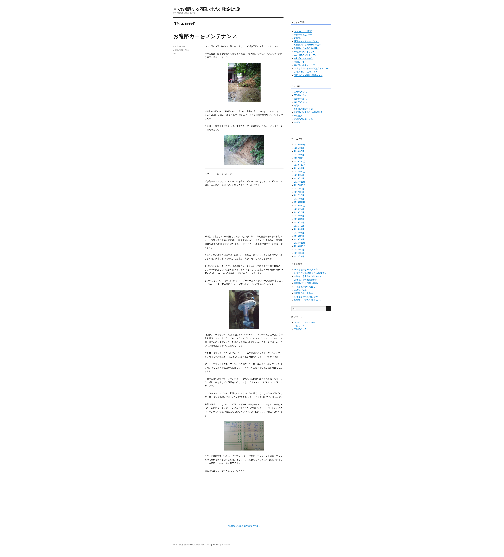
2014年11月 (299, 243)
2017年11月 (299, 182)
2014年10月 (299, 246)
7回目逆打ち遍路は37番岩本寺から (244, 526)
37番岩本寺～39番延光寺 (306, 72)
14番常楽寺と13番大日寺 (306, 269)
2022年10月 (299, 158)
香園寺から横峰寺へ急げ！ (306, 41)
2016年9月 (299, 209)
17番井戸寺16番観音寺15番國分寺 (310, 273)
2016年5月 (299, 216)
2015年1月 (299, 239)
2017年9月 (299, 189)
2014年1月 (299, 256)
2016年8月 (299, 212)
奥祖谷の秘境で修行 (303, 58)
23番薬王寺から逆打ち (304, 287)
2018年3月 (299, 178)
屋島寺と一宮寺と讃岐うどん (307, 300)
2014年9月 (299, 250)
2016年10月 (299, 205)
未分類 (297, 122)
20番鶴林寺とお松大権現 (305, 280)
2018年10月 (299, 171)
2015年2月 (299, 236)
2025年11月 (299, 144)
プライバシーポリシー (304, 322)
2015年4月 (299, 229)
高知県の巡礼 (300, 95)
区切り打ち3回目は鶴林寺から (308, 75)
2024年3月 (299, 151)
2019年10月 (299, 165)
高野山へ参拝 (300, 62)
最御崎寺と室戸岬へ (303, 35)
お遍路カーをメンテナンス (205, 36)
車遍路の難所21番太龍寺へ (306, 283)
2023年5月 (299, 155)
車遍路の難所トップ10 (304, 51)
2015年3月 (299, 233)
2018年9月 (299, 175)
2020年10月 (299, 161)
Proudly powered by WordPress (218, 545)
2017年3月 (299, 195)
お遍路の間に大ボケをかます (307, 45)
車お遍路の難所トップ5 (305, 55)
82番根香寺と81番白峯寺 (306, 297)
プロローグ (299, 326)
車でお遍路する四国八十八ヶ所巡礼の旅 (206, 8)
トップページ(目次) (303, 31)
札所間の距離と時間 (303, 109)
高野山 (297, 105)
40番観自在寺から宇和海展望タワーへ (312, 68)
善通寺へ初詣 (300, 290)
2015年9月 (299, 226)
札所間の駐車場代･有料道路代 (308, 112)
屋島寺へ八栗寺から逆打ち (306, 48)
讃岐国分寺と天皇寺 (303, 293)
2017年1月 (299, 199)
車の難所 (298, 115)
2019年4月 (299, 168)
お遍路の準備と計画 (181, 50)
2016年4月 (299, 219)
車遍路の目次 (300, 329)
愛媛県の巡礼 (300, 99)
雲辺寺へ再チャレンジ (304, 65)
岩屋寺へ (298, 38)
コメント (176, 53)
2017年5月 (299, 192)
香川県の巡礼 (300, 102)
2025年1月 (299, 148)
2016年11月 (299, 202)
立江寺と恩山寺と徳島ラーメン (308, 276)
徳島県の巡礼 (300, 92)
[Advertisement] (244, 209)
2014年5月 (299, 253)
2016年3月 (299, 222)
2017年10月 (299, 185)
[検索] (328, 308)
